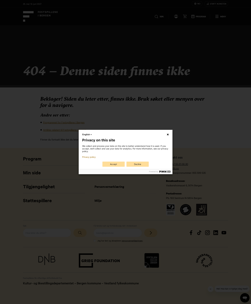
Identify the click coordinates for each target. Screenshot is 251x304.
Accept (113, 164)
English (86, 134)
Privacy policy (89, 157)
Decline (137, 164)
